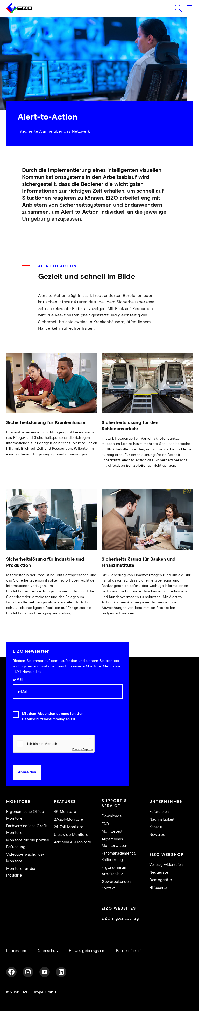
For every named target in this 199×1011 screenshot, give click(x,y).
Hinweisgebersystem (87, 951)
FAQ (105, 824)
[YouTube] (44, 972)
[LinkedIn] (61, 972)
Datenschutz (48, 951)
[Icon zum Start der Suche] (178, 8)
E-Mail (18, 679)
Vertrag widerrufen (166, 865)
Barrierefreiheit (129, 951)
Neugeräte (158, 872)
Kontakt (155, 827)
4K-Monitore (65, 812)
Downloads (112, 816)
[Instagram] (28, 972)
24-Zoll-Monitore (68, 827)
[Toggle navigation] (190, 8)
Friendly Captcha (82, 749)
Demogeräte (160, 880)
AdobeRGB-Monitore (72, 842)
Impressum (16, 951)
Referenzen (159, 812)
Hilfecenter (158, 888)
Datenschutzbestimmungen (46, 719)
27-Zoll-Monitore (68, 819)
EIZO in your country (120, 919)
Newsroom (159, 835)
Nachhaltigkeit (161, 819)
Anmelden (27, 772)
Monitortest (112, 831)
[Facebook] (11, 972)
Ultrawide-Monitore (71, 835)
